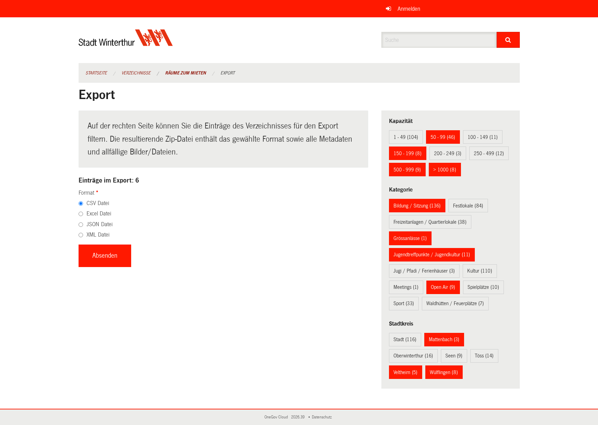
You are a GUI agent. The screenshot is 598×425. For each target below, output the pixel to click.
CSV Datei (98, 203)
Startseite (96, 73)
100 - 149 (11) (483, 137)
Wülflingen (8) (444, 372)
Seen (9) (453, 355)
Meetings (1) (405, 287)
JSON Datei (99, 224)
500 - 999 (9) (407, 169)
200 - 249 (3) (447, 153)
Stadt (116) (404, 339)
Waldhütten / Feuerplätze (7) (455, 303)
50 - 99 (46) (443, 137)
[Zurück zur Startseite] (126, 43)
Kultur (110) (479, 271)
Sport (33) (403, 303)
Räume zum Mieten (185, 73)
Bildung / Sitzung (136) (417, 206)
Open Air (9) (443, 287)
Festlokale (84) (468, 206)
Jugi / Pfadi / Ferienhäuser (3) (424, 271)
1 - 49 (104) (405, 137)
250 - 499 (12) (489, 153)
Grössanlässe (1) (410, 238)
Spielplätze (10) (483, 287)
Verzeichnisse (136, 73)
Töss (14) (484, 355)
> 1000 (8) (444, 169)
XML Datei (98, 235)
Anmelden (409, 9)
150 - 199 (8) (407, 153)
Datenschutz (323, 417)
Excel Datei (99, 213)
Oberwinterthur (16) (413, 355)
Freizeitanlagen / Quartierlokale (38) (429, 222)
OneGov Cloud (277, 417)
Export (227, 73)
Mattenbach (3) (444, 339)
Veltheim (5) (405, 372)
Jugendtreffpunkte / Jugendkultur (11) (431, 254)
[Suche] (508, 40)
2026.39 (298, 417)
